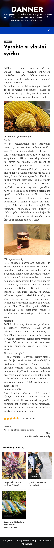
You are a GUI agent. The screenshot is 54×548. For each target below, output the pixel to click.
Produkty (8, 42)
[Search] (49, 30)
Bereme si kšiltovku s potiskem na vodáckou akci (14, 525)
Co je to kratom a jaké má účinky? (12, 484)
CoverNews (42, 540)
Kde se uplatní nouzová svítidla (19, 428)
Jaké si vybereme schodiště (38, 484)
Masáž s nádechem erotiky (37, 435)
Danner (27, 9)
